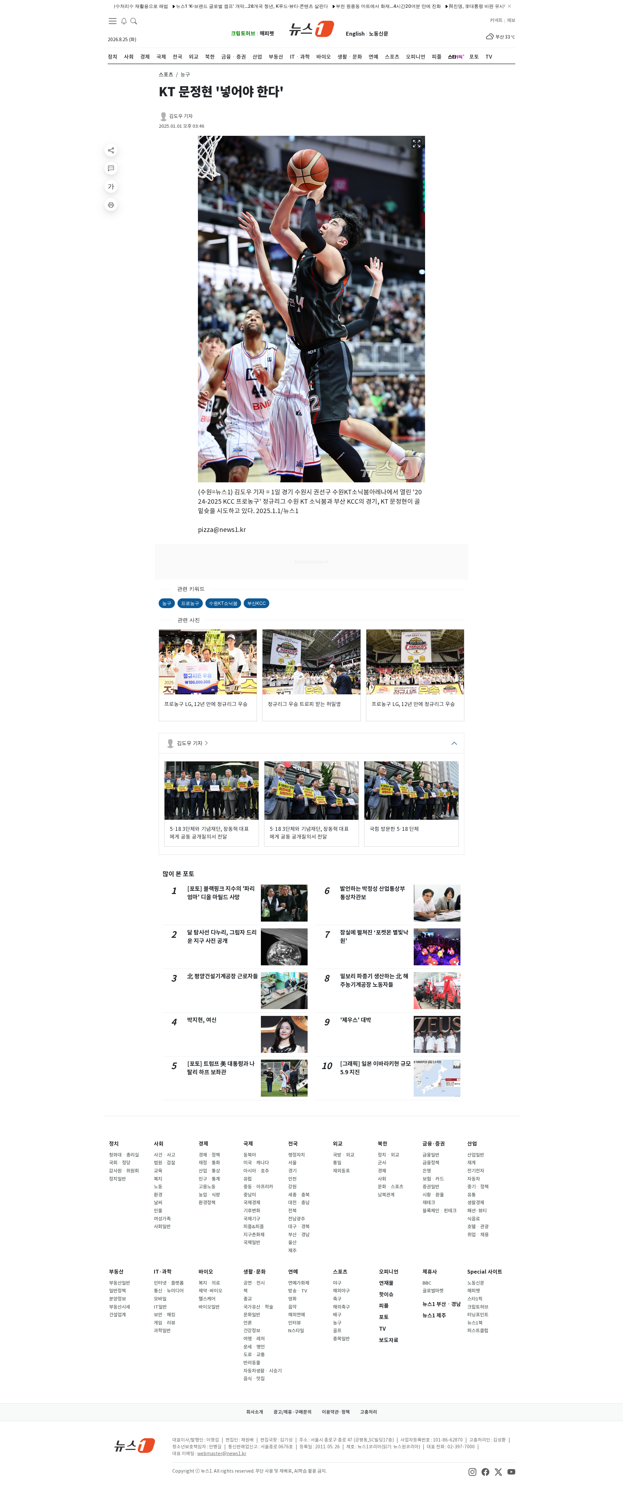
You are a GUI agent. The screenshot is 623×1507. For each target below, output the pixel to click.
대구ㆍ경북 (299, 1227)
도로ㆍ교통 (254, 1355)
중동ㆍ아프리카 (258, 1187)
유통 (471, 1195)
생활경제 (475, 1203)
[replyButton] (110, 168)
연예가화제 (298, 1283)
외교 (338, 1143)
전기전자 (475, 1171)
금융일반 (430, 1155)
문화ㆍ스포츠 (390, 1187)
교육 (158, 1171)
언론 (247, 1323)
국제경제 (251, 1203)
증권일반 (430, 1187)
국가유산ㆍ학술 (258, 1307)
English (355, 33)
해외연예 (296, 1315)
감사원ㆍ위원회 (124, 1171)
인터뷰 (294, 1323)
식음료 (473, 1219)
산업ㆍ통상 (209, 1171)
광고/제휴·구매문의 (293, 1412)
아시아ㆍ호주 (256, 1171)
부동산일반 (119, 1283)
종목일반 (341, 1339)
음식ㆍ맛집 (254, 1379)
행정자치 (296, 1155)
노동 (158, 1187)
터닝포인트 (477, 1315)
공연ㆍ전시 (254, 1283)
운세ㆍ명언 (254, 1347)
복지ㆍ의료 (209, 1283)
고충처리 (368, 1412)
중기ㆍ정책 (478, 1187)
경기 (292, 1171)
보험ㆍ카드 (433, 1179)
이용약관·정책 (336, 1412)
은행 (426, 1171)
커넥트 (496, 20)
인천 (292, 1179)
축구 (337, 1299)
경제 (203, 1143)
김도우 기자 (181, 116)
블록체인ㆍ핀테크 (439, 1211)
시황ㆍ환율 (433, 1195)
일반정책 (117, 1291)
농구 (166, 603)
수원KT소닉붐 (223, 603)
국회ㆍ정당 (119, 1163)
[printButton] (110, 204)
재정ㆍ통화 (209, 1163)
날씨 (158, 1203)
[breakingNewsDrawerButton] (124, 21)
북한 (382, 1143)
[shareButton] (110, 150)
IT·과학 (163, 1271)
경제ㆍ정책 (209, 1155)
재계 (471, 1163)
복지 (158, 1179)
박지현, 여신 (201, 1020)
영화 (292, 1299)
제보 (511, 20)
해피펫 (267, 33)
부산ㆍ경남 (299, 1235)
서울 (292, 1163)
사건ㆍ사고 (164, 1155)
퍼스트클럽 (477, 1331)
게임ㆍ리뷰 (164, 1323)
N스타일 (296, 1331)
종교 (247, 1299)
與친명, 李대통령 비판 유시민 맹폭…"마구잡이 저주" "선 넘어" (470, 6)
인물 (158, 1211)
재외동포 (341, 1171)
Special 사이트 (484, 1271)
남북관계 (386, 1195)
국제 (248, 1143)
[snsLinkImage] (472, 1471)
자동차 (473, 1179)
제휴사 (429, 1271)
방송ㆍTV (297, 1291)
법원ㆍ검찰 (164, 1163)
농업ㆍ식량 (209, 1195)
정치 (114, 1143)
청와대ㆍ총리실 (124, 1155)
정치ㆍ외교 (388, 1155)
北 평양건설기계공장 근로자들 (222, 976)
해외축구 (341, 1307)
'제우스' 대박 (355, 1020)
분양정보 (117, 1299)
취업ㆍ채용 (478, 1235)
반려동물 (251, 1363)
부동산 (116, 1271)
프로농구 (190, 603)
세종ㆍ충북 (299, 1195)
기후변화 (251, 1211)
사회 (159, 1143)
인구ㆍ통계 (209, 1179)
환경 (158, 1195)
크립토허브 (243, 33)
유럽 (247, 1179)
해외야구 (341, 1291)
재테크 (428, 1203)
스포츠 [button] (166, 74)
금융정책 (430, 1163)
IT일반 (160, 1307)
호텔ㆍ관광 (478, 1227)
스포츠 (340, 1271)
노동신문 (378, 33)
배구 (337, 1315)
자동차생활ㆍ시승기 (262, 1371)
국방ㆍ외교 (343, 1155)
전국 (293, 1143)
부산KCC (256, 603)
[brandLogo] (311, 28)
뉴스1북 (475, 1323)
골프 (337, 1331)
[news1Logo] (135, 1445)
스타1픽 (475, 1299)
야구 (337, 1283)
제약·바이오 (210, 1291)
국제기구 (251, 1219)
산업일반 (475, 1155)
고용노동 (207, 1187)
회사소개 (254, 1412)
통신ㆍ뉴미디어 (169, 1291)
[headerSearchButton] (133, 21)
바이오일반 (209, 1307)
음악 (292, 1307)
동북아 (249, 1155)
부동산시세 (119, 1307)
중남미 (249, 1195)
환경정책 (207, 1203)
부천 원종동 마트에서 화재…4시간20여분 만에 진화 (347, 6)
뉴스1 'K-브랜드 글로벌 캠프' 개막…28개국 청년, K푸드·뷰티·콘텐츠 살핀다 (211, 6)
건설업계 (117, 1315)
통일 (337, 1163)
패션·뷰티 (477, 1211)
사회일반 (162, 1227)
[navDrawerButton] (112, 21)
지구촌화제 (253, 1235)
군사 (382, 1163)
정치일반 (117, 1179)
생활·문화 (254, 1271)
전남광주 (296, 1219)
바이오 (206, 1271)
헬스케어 (207, 1299)
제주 (292, 1251)
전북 (292, 1211)
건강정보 (251, 1331)
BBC (426, 1283)
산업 (472, 1143)
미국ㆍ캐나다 (256, 1163)
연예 (293, 1271)
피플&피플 (253, 1227)
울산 (292, 1242)
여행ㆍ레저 (254, 1339)
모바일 (160, 1299)
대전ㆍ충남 (299, 1203)
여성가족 (162, 1219)
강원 (292, 1187)
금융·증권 (433, 1143)
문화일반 (251, 1315)
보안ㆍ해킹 (164, 1315)
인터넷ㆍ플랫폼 (169, 1283)
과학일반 (162, 1331)
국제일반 (251, 1242)
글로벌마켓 (433, 1291)
